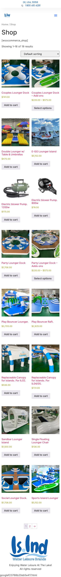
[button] (55, 15)
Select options (43, 108)
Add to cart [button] (11, 105)
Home (5, 24)
